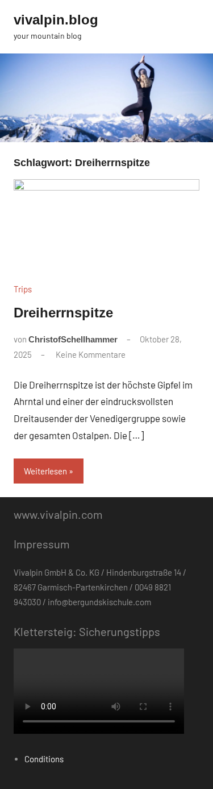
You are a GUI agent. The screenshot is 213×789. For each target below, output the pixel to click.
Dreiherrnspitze (63, 312)
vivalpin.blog (56, 19)
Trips (23, 289)
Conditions (44, 759)
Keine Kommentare (91, 354)
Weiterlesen (45, 471)
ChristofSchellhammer (73, 339)
